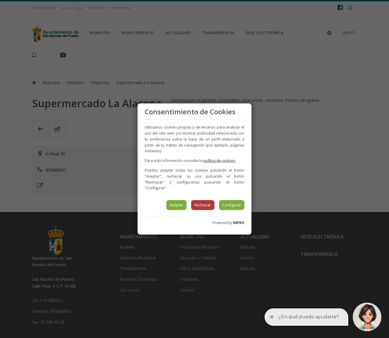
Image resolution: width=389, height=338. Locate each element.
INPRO (238, 222)
